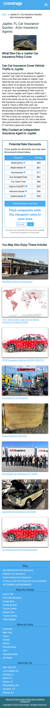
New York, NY (9, 667)
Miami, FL (7, 678)
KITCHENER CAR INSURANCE (17, 584)
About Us (9, 699)
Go (30, 224)
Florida (6, 639)
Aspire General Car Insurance (17, 577)
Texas (6, 636)
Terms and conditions (35, 699)
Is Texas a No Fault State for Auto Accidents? (25, 581)
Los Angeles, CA (10, 671)
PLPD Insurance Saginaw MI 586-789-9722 (23, 360)
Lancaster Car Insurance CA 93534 (19, 511)
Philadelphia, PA (11, 685)
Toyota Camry (10, 608)
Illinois (6, 643)
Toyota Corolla (10, 615)
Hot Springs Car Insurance (15, 398)
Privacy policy (20, 699)
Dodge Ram (8, 601)
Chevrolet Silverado (12, 597)
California (7, 629)
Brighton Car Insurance (14, 574)
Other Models (9, 619)
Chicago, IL (8, 674)
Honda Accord (10, 605)
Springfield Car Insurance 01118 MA (19, 474)
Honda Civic (9, 612)
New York (7, 632)
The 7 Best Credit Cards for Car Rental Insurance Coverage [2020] (20, 321)
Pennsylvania (9, 647)
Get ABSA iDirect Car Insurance (17, 281)
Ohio (5, 650)
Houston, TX (9, 689)
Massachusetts (10, 654)
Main (4, 14)
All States (7, 657)
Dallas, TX (8, 681)
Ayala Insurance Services (14, 436)
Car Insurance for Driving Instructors (19, 549)
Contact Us (25, 701)
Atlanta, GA (8, 692)
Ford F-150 (8, 594)
